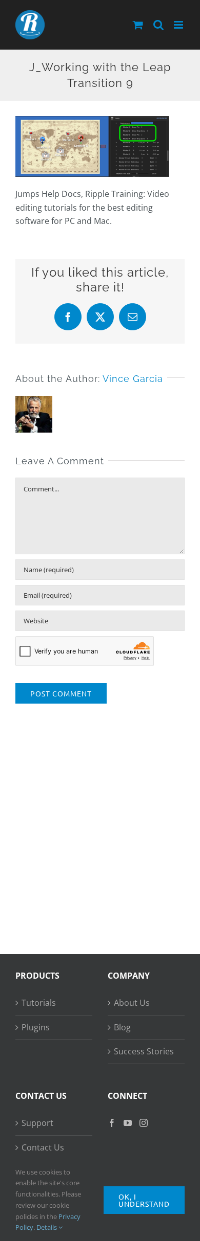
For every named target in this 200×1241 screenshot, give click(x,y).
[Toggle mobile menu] (179, 24)
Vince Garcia (133, 378)
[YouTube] (128, 1123)
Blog (122, 1027)
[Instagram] (143, 1123)
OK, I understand (144, 1200)
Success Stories (144, 1051)
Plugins (36, 1027)
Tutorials (39, 1002)
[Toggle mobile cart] (138, 24)
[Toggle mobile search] (158, 24)
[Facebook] (112, 1123)
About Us (132, 1002)
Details (47, 1227)
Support (37, 1123)
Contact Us (43, 1147)
